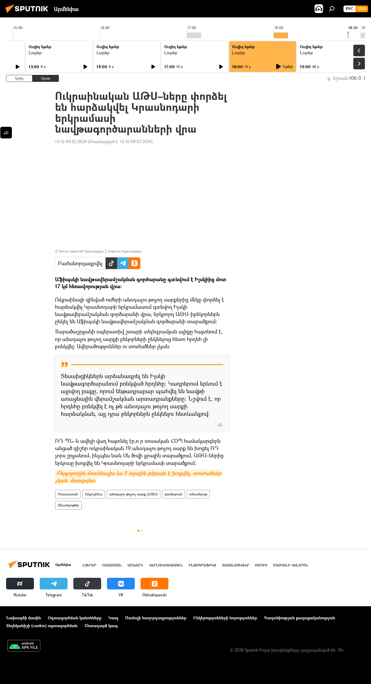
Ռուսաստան (68, 494)
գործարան (173, 494)
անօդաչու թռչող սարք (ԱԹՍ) (133, 494)
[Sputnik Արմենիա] (28, 13)
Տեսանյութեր (68, 505)
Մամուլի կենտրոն (290, 565)
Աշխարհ (135, 565)
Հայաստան (112, 565)
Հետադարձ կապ (101, 625)
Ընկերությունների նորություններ (225, 617)
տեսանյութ (198, 494)
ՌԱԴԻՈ (261, 565)
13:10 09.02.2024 (71, 141)
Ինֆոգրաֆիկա (202, 565)
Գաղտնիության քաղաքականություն (299, 617)
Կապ (113, 617)
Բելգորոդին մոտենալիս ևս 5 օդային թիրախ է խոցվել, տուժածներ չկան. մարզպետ (139, 477)
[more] (220, 425)
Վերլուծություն (166, 565)
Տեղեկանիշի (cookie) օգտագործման (41, 625)
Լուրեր (35, 52)
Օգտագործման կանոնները (74, 617)
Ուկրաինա (93, 494)
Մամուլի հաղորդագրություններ (155, 617)
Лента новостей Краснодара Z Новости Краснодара (100, 251)
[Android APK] (23, 646)
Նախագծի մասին (23, 617)
